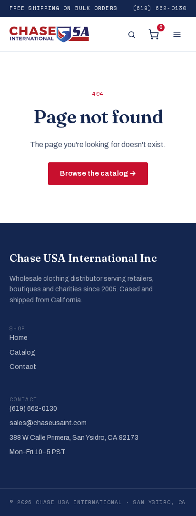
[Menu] (176, 34)
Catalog (22, 352)
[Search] (131, 34)
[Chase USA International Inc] (49, 34)
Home (19, 337)
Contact (23, 366)
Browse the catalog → (98, 173)
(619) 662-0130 (159, 8)
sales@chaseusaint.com (48, 423)
